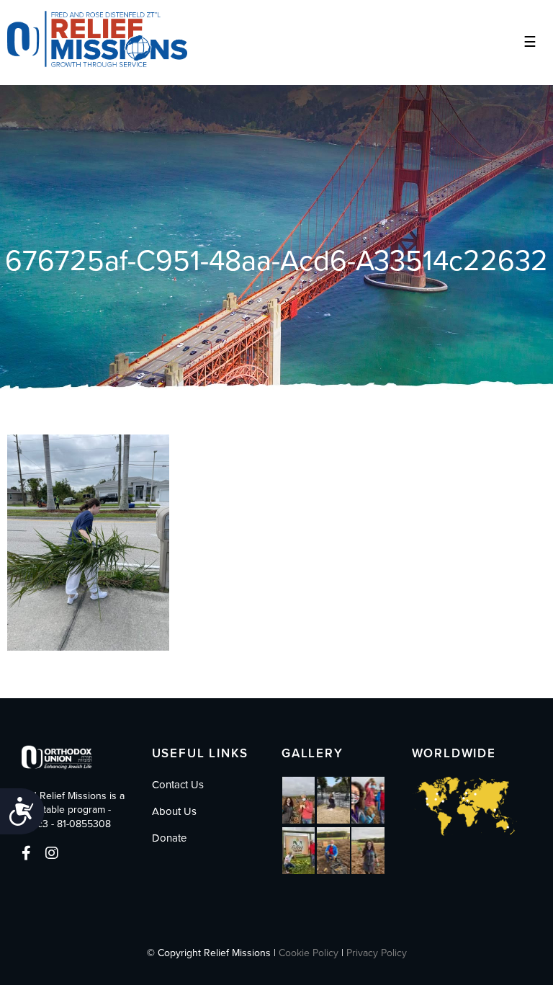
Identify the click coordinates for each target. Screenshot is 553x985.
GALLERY (312, 753)
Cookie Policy (308, 953)
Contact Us (178, 784)
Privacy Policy (376, 953)
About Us (174, 811)
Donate (169, 838)
